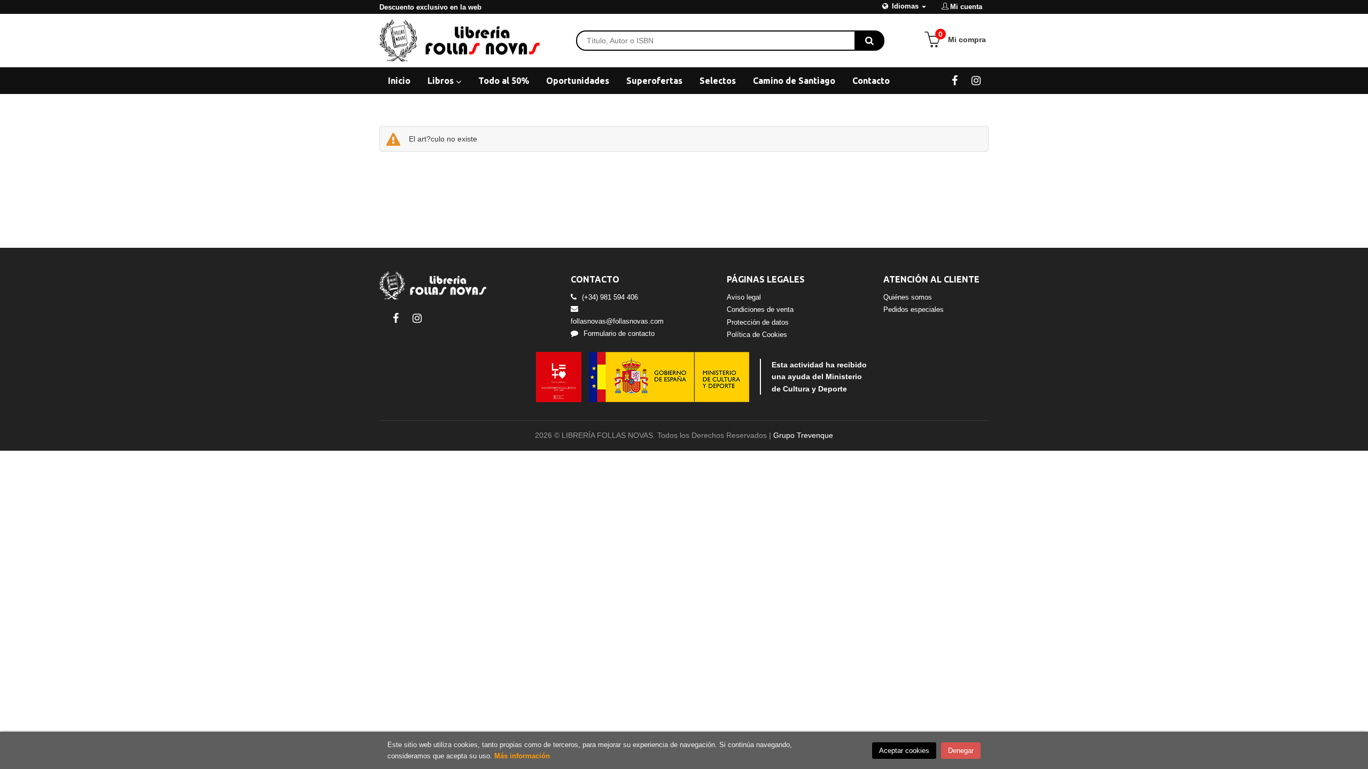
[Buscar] (869, 40)
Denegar (961, 751)
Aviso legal (744, 297)
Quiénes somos (907, 297)
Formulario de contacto (619, 333)
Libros (442, 80)
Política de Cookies (757, 335)
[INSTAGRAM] (976, 80)
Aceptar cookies (904, 751)
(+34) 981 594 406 (610, 297)
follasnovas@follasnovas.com (617, 321)
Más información (522, 756)
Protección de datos (758, 322)
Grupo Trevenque (803, 435)
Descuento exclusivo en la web (430, 7)
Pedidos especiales (913, 309)
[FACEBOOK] (954, 80)
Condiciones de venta (760, 309)
